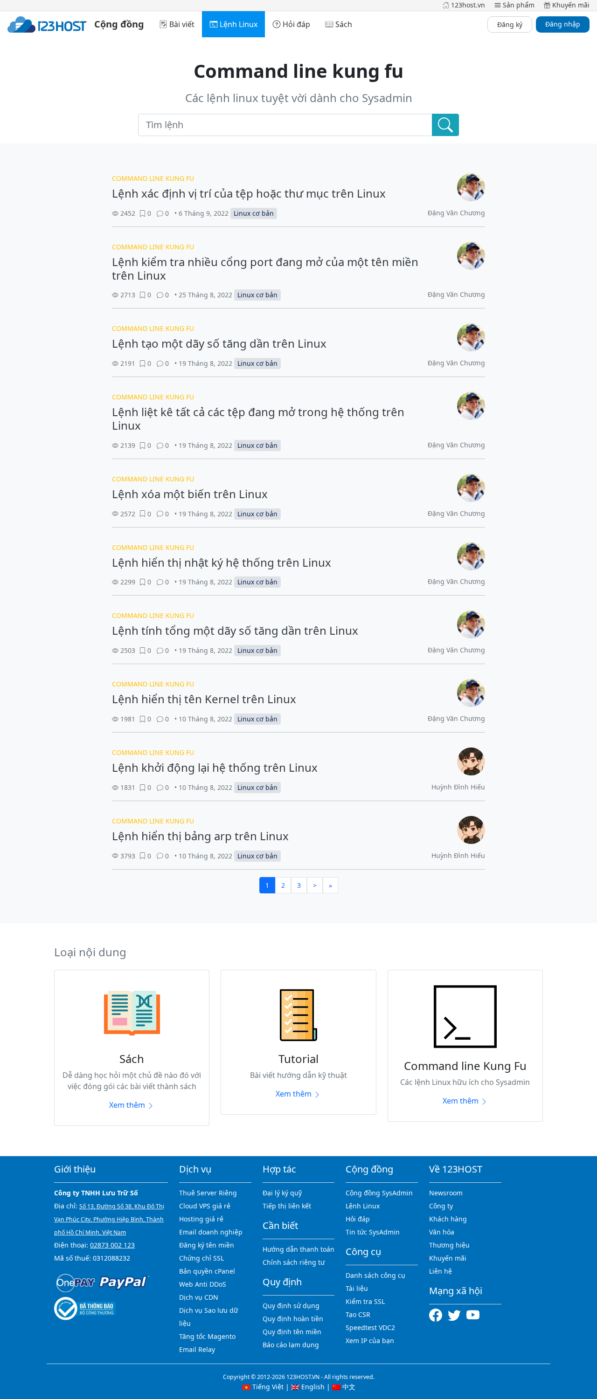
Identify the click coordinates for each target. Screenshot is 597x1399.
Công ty (441, 1205)
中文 (347, 1386)
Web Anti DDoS (202, 1284)
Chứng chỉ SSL (201, 1258)
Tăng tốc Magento (207, 1336)
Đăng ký (509, 24)
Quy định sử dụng (291, 1305)
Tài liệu (357, 1288)
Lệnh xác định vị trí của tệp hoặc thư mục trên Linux (249, 193)
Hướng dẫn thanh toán (298, 1249)
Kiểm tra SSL (365, 1301)
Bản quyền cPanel (207, 1271)
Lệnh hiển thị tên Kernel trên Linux (204, 698)
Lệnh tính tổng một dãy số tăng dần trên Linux (235, 630)
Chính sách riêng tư (294, 1262)
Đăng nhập (562, 24)
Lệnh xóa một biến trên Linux (190, 493)
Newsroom (446, 1192)
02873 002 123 (112, 1245)
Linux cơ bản (254, 213)
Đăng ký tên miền (206, 1245)
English (312, 1386)
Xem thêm (128, 1105)
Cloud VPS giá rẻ (204, 1205)
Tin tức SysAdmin (373, 1232)
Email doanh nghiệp (211, 1232)
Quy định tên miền (292, 1331)
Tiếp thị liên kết (287, 1205)
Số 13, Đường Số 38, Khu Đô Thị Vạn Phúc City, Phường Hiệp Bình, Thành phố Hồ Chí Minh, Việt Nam (109, 1219)
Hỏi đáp (358, 1218)
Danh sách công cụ (375, 1275)
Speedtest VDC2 (370, 1327)
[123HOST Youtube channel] (472, 1314)
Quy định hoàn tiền (293, 1318)
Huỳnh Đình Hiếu (458, 786)
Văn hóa (441, 1232)
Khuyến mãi (447, 1258)
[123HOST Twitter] (456, 1314)
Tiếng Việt (267, 1386)
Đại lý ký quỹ (282, 1192)
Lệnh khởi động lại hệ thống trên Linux (215, 767)
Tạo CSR (358, 1314)
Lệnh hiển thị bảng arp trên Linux (200, 836)
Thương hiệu (449, 1245)
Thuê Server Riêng (208, 1192)
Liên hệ (440, 1271)
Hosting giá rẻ (201, 1218)
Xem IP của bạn (370, 1340)
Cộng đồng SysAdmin (379, 1192)
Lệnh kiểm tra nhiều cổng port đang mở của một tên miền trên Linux (265, 268)
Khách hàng (448, 1218)
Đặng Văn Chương (456, 212)
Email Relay (197, 1349)
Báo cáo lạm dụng (291, 1344)
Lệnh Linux (363, 1205)
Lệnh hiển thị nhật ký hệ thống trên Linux (221, 562)
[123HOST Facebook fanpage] (438, 1314)
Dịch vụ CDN (198, 1297)
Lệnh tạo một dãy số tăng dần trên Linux (219, 343)
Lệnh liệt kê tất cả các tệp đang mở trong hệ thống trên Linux (258, 418)
